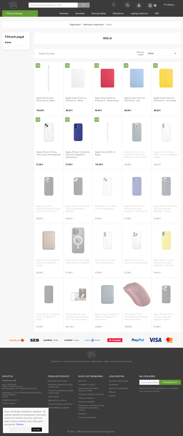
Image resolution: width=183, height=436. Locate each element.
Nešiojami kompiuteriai (57, 381)
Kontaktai (82, 414)
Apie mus (82, 381)
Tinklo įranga (53, 397)
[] (83, 5)
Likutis (162, 53)
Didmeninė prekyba (86, 402)
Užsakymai (113, 385)
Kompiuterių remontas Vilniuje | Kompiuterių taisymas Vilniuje (91, 408)
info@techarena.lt (10, 400)
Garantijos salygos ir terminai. (91, 394)
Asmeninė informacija (118, 381)
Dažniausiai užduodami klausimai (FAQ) (88, 389)
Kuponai (112, 396)
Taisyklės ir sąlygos (86, 385)
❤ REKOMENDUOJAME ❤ (58, 408)
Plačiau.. (20, 424)
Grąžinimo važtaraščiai (118, 388)
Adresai (112, 392)
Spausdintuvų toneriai (57, 400)
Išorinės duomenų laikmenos (60, 404)
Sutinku (36, 429)
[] (138, 5)
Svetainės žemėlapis (87, 418)
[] (126, 5)
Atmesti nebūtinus (20, 429)
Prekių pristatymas (86, 398)
